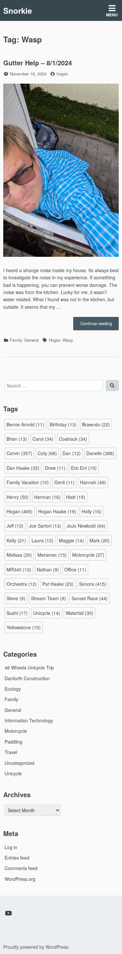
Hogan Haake (57, 511)
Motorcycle (88, 554)
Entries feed (17, 857)
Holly (92, 511)
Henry (18, 497)
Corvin (19, 453)
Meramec (52, 554)
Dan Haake (23, 468)
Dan (71, 453)
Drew (55, 468)
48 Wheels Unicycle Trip (29, 667)
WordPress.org (20, 879)
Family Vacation (28, 482)
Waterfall (79, 613)
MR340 (19, 569)
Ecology (13, 688)
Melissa (19, 554)
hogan (62, 74)
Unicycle (46, 613)
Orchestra (22, 584)
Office (75, 569)
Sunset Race (90, 598)
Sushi (17, 613)
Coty (47, 453)
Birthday (63, 424)
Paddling (13, 741)
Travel (11, 752)
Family (16, 340)
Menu (112, 15)
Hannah (93, 482)
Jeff (15, 525)
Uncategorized (19, 763)
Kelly (16, 540)
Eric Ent (84, 468)
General (31, 340)
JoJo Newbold (86, 525)
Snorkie (17, 10)
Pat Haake (58, 584)
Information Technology (29, 720)
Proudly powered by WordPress (35, 947)
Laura (42, 540)
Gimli (64, 482)
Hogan (55, 340)
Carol (43, 439)
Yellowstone (24, 627)
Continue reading (99, 325)
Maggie (71, 540)
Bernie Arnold (25, 424)
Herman (47, 497)
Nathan (48, 569)
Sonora (92, 584)
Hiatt (75, 497)
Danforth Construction (27, 678)
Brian (17, 439)
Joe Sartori (45, 525)
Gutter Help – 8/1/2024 (37, 62)
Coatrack (73, 439)
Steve (16, 598)
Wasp (67, 340)
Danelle (100, 453)
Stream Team (48, 598)
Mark (99, 540)
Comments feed (21, 868)
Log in (11, 847)
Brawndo (96, 424)
